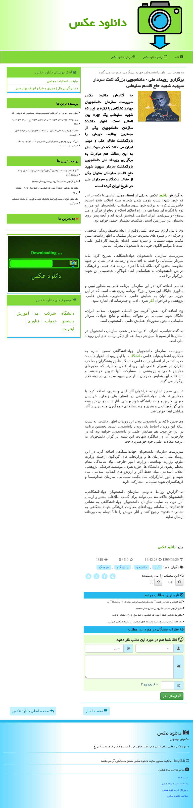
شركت (50, 313)
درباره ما (183, 777)
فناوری (33, 321)
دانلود (163, 195)
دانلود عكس (98, 22)
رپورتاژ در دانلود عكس (175, 789)
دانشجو (141, 567)
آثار (151, 301)
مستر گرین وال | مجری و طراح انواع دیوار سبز (47, 88)
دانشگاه (136, 356)
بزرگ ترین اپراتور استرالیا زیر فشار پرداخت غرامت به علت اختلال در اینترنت (47, 143)
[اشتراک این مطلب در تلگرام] (112, 576)
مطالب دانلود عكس (177, 795)
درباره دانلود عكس (121, 57)
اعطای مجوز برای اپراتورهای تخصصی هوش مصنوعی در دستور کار (45, 112)
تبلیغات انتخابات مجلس (62, 81)
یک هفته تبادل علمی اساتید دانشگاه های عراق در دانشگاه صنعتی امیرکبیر (144, 621)
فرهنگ (104, 567)
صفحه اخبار (95, 711)
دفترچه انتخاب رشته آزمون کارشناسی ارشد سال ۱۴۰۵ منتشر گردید (147, 614)
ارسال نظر (170, 696)
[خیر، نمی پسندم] (158, 582)
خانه (177, 57)
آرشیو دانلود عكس (153, 57)
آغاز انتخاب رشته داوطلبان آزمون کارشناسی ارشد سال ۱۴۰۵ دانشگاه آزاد (144, 601)
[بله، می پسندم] (179, 582)
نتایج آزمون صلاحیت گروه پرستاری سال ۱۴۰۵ (159, 608)
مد (36, 313)
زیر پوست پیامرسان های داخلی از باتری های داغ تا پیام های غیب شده (45, 121)
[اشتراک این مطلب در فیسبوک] (104, 576)
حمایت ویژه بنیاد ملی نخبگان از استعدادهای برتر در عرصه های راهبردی (46, 132)
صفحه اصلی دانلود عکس (31, 711)
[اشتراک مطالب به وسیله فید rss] (88, 576)
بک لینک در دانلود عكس (174, 783)
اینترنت (68, 329)
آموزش (23, 313)
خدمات (51, 321)
